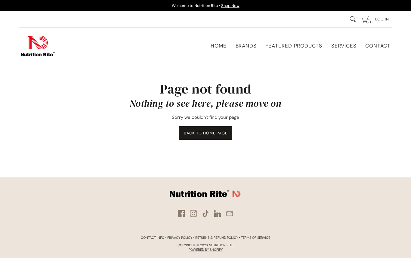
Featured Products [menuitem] (293, 45)
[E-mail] (229, 213)
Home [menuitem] (218, 45)
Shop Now (230, 5)
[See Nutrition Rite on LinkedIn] (217, 213)
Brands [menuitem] (246, 45)
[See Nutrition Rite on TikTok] (205, 213)
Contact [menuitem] (378, 45)
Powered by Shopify (206, 249)
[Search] (353, 19)
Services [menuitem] (343, 45)
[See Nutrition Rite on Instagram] (193, 213)
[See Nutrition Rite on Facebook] (181, 213)
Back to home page (205, 133)
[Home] (38, 46)
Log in (382, 19)
